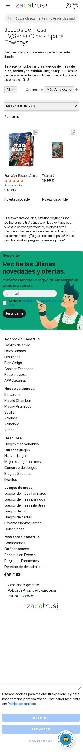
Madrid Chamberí (17, 400)
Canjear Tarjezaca (18, 369)
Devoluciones (15, 351)
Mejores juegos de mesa (23, 461)
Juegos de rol (15, 511)
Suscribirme (14, 313)
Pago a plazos (15, 374)
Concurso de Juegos (20, 467)
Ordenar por (34, 89)
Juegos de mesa (18, 487)
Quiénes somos (16, 549)
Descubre (13, 438)
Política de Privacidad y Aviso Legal (32, 590)
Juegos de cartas (18, 517)
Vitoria (9, 430)
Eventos (10, 479)
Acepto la (37, 303)
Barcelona (12, 394)
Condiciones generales (24, 585)
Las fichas (12, 357)
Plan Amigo (13, 363)
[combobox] (41, 18)
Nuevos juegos (16, 455)
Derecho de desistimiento (24, 566)
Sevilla (9, 412)
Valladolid (11, 424)
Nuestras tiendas (19, 388)
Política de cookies (22, 704)
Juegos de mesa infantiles (24, 505)
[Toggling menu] (7, 6)
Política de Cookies (21, 596)
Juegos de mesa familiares (25, 493)
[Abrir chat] (66, 740)
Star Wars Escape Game (20, 175)
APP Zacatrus (15, 380)
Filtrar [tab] (11, 90)
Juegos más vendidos (21, 444)
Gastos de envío (17, 345)
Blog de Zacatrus (17, 473)
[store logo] (30, 6)
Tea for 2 (48, 175)
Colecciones (14, 529)
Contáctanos (14, 543)
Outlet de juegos (17, 450)
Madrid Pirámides (17, 406)
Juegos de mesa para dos (24, 499)
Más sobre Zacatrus (22, 537)
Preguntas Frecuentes (21, 560)
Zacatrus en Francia (20, 555)
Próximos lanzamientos (22, 523)
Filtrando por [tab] (18, 106)
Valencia (11, 418)
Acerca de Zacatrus (22, 339)
